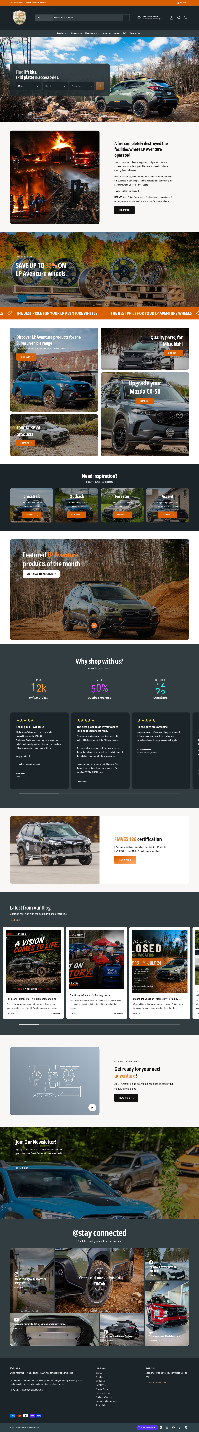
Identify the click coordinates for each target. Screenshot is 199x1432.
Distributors (91, 33)
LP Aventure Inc (21, 1427)
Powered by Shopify (33, 1427)
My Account (184, 3)
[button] (186, 18)
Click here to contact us (156, 1382)
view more (30, 515)
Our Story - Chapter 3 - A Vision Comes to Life (31, 999)
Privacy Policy (102, 1389)
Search (99, 1373)
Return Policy (101, 1405)
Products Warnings (104, 1397)
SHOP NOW (41, 2)
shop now (25, 357)
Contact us (100, 1381)
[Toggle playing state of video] (92, 1107)
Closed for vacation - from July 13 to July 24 (157, 999)
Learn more (125, 859)
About (105, 33)
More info (124, 210)
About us (99, 1377)
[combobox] (91, 18)
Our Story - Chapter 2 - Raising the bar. (91, 995)
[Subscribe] (61, 1161)
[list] (99, 505)
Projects (75, 33)
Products (61, 33)
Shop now (144, 401)
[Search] (100, 86)
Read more (124, 1097)
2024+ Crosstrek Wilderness (40, 574)
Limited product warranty (107, 1401)
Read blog (15, 919)
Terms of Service (103, 1393)
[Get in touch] (178, 18)
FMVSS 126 (101, 1385)
